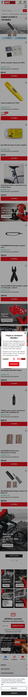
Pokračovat (14, 364)
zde (2, 684)
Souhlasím (14, 693)
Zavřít (25, 332)
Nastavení (14, 688)
